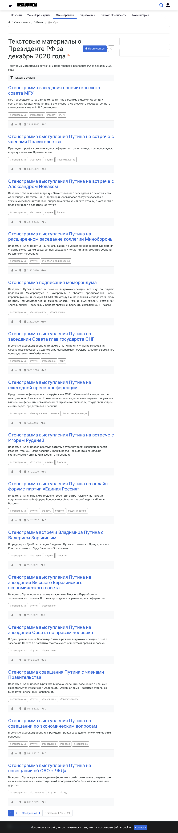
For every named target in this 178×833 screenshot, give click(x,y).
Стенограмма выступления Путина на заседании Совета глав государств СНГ (51, 336)
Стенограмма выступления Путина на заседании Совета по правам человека (50, 629)
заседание (37, 114)
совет (52, 114)
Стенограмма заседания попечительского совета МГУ (54, 90)
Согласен (140, 827)
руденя (62, 462)
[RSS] (68, 55)
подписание (59, 312)
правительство (66, 159)
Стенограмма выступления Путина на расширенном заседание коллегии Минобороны (61, 236)
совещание (50, 699)
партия (60, 510)
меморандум (39, 312)
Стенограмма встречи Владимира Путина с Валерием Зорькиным (55, 534)
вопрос (66, 743)
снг (63, 360)
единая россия (78, 510)
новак (61, 212)
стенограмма (18, 114)
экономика (81, 743)
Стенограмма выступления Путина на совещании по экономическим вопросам (52, 723)
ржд (64, 792)
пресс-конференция (75, 413)
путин (49, 159)
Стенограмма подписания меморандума (52, 282)
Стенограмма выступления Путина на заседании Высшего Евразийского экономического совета (49, 582)
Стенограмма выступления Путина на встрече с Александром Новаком (61, 183)
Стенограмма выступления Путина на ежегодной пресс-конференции (49, 384)
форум (47, 510)
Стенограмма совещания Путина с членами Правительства (56, 674)
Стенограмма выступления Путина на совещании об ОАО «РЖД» (49, 768)
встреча (36, 159)
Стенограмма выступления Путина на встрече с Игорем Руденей (61, 437)
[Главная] (9, 22)
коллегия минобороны (57, 260)
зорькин (62, 555)
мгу (63, 114)
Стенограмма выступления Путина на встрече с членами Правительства (61, 139)
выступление (39, 413)
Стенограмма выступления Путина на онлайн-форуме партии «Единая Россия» (59, 486)
